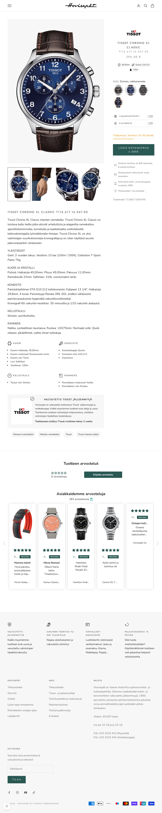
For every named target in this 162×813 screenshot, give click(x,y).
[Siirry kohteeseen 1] (19, 184)
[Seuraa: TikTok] (33, 792)
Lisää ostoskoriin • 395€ (133, 149)
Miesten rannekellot (49, 434)
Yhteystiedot (15, 687)
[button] (5, 543)
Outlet (11, 699)
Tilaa (16, 779)
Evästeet (54, 716)
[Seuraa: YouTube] (25, 792)
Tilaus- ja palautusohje (62, 693)
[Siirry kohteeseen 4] (91, 184)
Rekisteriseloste (58, 704)
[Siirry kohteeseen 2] (43, 184)
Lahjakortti (14, 716)
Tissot (69, 434)
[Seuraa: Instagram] (17, 792)
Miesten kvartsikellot (23, 434)
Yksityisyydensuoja (60, 710)
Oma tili (12, 693)
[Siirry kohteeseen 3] (67, 184)
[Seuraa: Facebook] (9, 792)
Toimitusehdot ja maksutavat (65, 699)
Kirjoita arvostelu (103, 474)
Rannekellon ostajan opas (22, 710)
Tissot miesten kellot (88, 434)
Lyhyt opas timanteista (20, 704)
